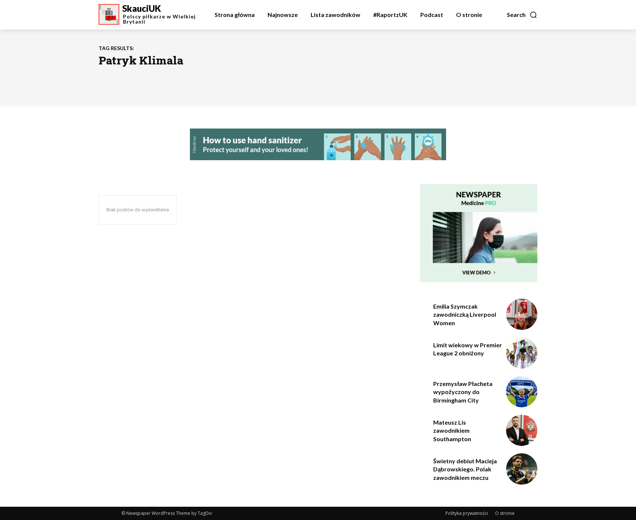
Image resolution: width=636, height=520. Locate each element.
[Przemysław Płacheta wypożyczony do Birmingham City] (521, 391)
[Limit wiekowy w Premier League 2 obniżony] (521, 353)
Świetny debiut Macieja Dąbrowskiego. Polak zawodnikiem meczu (465, 469)
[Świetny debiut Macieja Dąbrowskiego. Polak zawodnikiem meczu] (521, 469)
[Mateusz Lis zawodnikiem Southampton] (521, 430)
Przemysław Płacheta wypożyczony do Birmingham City (462, 392)
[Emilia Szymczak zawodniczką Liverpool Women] (521, 314)
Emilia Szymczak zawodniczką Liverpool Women (464, 314)
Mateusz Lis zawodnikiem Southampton (452, 430)
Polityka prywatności (466, 513)
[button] (522, 14)
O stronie (505, 513)
